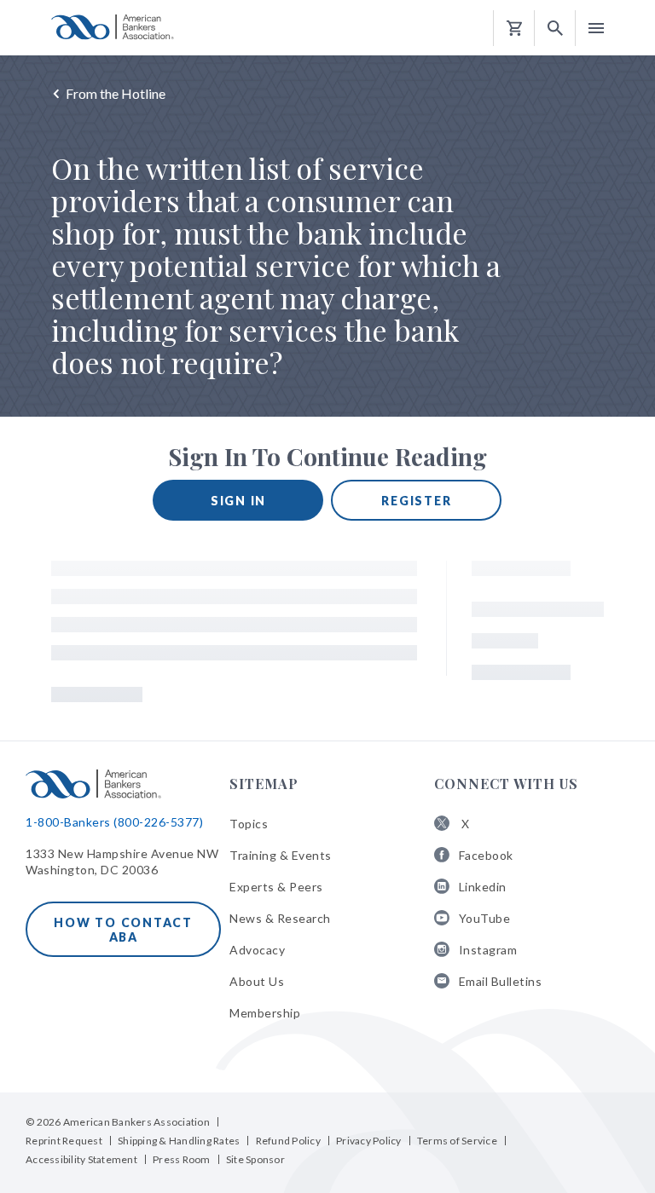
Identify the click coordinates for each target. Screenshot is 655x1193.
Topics (248, 823)
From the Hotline (115, 93)
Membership (264, 1013)
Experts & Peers (276, 886)
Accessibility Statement (81, 1159)
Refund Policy (288, 1140)
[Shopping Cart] (514, 28)
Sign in (238, 500)
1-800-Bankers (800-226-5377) (114, 822)
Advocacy (257, 949)
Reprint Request (64, 1140)
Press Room (182, 1159)
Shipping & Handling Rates (179, 1140)
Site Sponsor (255, 1159)
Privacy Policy (369, 1140)
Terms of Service (457, 1140)
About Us (256, 981)
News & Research (280, 918)
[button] (555, 28)
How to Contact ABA (123, 929)
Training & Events (280, 855)
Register (416, 500)
